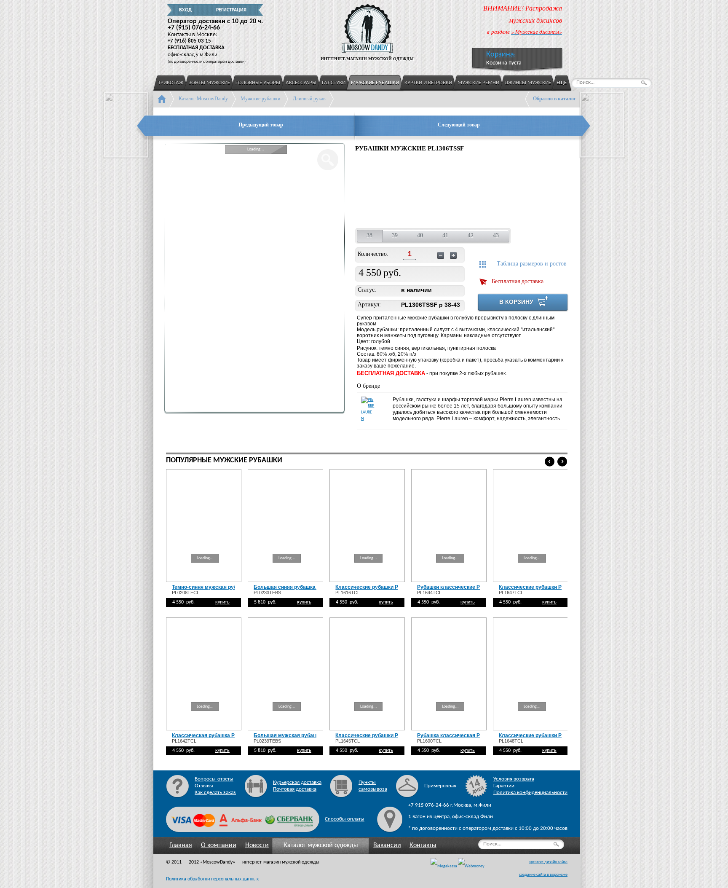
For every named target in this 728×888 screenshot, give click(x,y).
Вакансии (387, 845)
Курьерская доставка (297, 782)
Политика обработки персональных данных (212, 879)
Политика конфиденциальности (530, 792)
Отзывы (204, 786)
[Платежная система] (471, 866)
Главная (180, 845)
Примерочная (440, 786)
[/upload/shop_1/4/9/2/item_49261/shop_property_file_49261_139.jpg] (486, 191)
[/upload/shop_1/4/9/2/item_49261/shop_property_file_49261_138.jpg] (431, 191)
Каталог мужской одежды (321, 845)
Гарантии (503, 786)
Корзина (500, 55)
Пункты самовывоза (373, 786)
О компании (218, 845)
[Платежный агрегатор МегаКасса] (444, 866)
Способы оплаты (344, 819)
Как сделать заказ (215, 792)
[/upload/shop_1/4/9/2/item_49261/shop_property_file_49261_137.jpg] (376, 191)
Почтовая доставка (294, 789)
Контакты (423, 845)
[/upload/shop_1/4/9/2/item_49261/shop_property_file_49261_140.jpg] (539, 191)
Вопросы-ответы (214, 779)
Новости (257, 845)
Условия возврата (513, 779)
